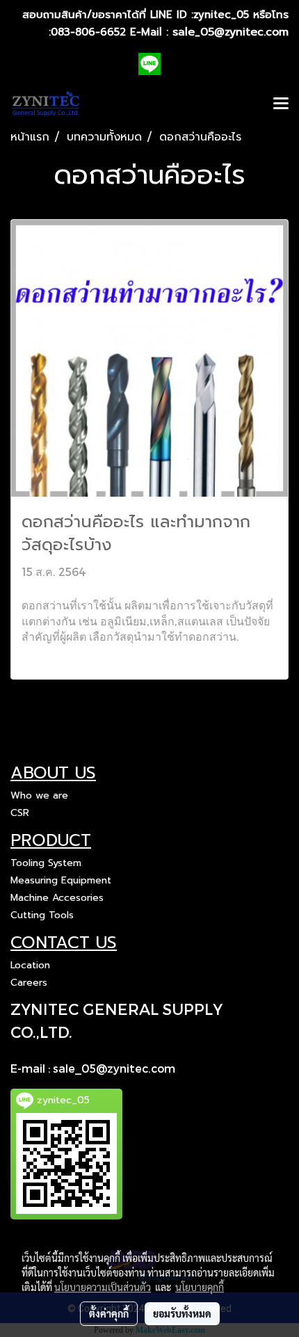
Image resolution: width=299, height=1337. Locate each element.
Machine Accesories (57, 897)
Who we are (39, 795)
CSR (19, 813)
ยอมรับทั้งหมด (182, 1313)
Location (30, 965)
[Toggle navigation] (281, 104)
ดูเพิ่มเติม (46, 660)
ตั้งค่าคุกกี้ (109, 1313)
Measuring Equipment (60, 880)
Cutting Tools (42, 915)
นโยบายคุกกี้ (199, 1287)
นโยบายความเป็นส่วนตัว (102, 1287)
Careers (28, 982)
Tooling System (45, 863)
